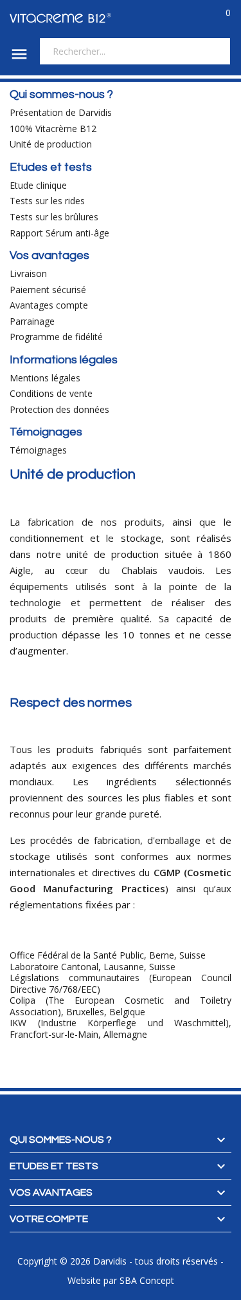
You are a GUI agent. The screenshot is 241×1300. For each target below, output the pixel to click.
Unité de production (51, 144)
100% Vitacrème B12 (53, 128)
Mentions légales (45, 378)
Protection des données (59, 409)
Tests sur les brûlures (54, 217)
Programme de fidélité (56, 336)
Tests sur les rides (47, 201)
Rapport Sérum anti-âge (59, 233)
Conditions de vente (51, 393)
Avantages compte (49, 305)
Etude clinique (38, 185)
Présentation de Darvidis (61, 112)
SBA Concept (147, 1280)
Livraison (28, 273)
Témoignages (38, 450)
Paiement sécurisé (48, 289)
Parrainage (32, 321)
